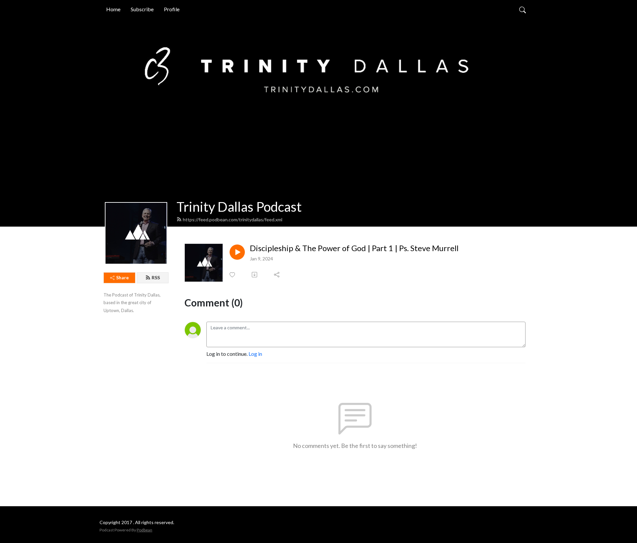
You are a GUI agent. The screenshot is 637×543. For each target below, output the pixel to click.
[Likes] (233, 274)
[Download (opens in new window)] (255, 274)
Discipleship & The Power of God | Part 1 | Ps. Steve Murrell (354, 248)
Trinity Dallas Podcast (239, 207)
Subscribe (142, 9)
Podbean (144, 529)
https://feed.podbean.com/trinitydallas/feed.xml (232, 219)
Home (113, 9)
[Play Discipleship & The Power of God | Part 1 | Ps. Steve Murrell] (237, 252)
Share (122, 277)
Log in (255, 354)
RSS (156, 277)
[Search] (523, 9)
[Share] (277, 274)
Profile (171, 9)
